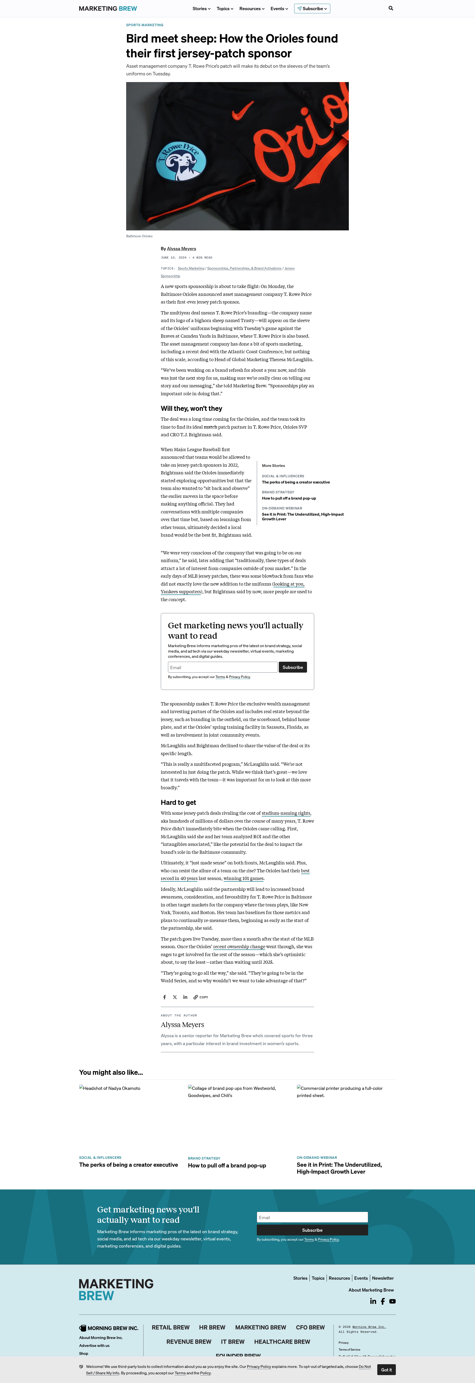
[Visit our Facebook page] (383, 1301)
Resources (250, 8)
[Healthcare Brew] (282, 1341)
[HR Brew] (212, 1327)
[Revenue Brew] (189, 1341)
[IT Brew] (233, 1341)
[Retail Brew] (171, 1327)
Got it (386, 1369)
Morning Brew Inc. (369, 1327)
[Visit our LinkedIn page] (373, 1301)
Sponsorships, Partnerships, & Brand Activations (244, 268)
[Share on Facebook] (164, 997)
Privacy (344, 1342)
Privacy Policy (259, 1366)
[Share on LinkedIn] (185, 997)
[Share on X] (175, 997)
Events (277, 8)
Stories (200, 8)
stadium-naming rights (286, 813)
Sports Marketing (191, 268)
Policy (205, 1372)
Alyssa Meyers (181, 248)
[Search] (391, 8)
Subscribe (293, 667)
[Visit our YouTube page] (392, 1301)
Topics (223, 8)
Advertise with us (94, 1345)
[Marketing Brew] (261, 1327)
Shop (83, 1353)
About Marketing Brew (371, 1290)
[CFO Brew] (310, 1327)
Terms (180, 1372)
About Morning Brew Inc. (101, 1337)
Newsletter (383, 1278)
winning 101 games (243, 878)
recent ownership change (239, 946)
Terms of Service (349, 1349)
